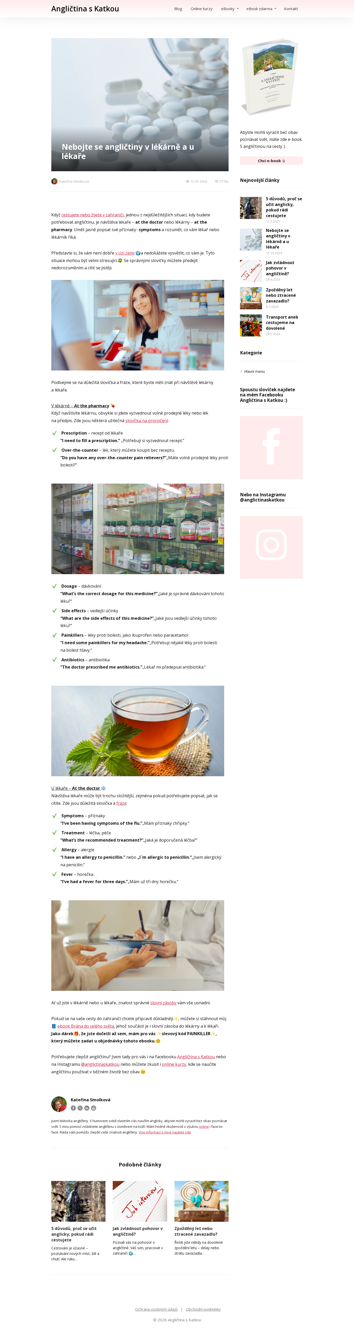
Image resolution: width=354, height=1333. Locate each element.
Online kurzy (202, 8)
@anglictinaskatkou (100, 1064)
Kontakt (291, 8)
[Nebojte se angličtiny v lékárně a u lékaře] (251, 240)
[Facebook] (73, 1108)
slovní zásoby (163, 1003)
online (204, 1126)
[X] (80, 1108)
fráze (121, 803)
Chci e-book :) (271, 160)
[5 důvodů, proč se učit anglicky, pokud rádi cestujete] (78, 1201)
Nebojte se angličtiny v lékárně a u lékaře (278, 239)
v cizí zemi (124, 253)
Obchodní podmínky (203, 1309)
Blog (178, 8)
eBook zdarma (259, 8)
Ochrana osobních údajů (156, 1309)
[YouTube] (93, 1108)
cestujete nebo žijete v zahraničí (92, 215)
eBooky (228, 8)
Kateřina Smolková (74, 181)
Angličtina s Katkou (85, 8)
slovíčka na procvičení (146, 420)
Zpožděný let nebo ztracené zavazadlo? (195, 1231)
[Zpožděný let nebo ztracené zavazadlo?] (201, 1201)
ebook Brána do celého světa (86, 1026)
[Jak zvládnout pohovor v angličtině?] (140, 1201)
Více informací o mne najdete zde (165, 1132)
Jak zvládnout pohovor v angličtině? (138, 1231)
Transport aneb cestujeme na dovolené (282, 322)
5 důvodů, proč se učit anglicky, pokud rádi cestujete (74, 1234)
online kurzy (174, 1064)
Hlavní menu (254, 371)
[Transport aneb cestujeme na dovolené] (251, 325)
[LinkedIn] (86, 1108)
